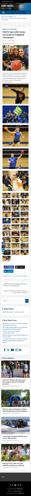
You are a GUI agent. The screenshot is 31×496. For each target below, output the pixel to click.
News (4, 29)
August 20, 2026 (6, 440)
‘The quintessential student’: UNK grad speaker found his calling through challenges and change (15, 340)
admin (13, 40)
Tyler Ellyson (15, 440)
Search (27, 301)
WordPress (21, 493)
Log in (3, 477)
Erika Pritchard (16, 386)
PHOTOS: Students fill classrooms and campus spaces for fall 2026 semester (14, 382)
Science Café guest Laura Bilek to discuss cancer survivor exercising (15, 291)
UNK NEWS (7, 5)
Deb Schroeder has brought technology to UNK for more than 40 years (15, 284)
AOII (16, 276)
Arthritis (20, 276)
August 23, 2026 (6, 413)
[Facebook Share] (3, 243)
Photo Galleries (11, 29)
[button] (3, 254)
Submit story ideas (7, 312)
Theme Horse (17, 491)
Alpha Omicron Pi (10, 276)
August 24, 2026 (6, 386)
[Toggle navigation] (3, 12)
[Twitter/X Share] (3, 246)
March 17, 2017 (6, 40)
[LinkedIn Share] (3, 250)
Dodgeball (25, 276)
